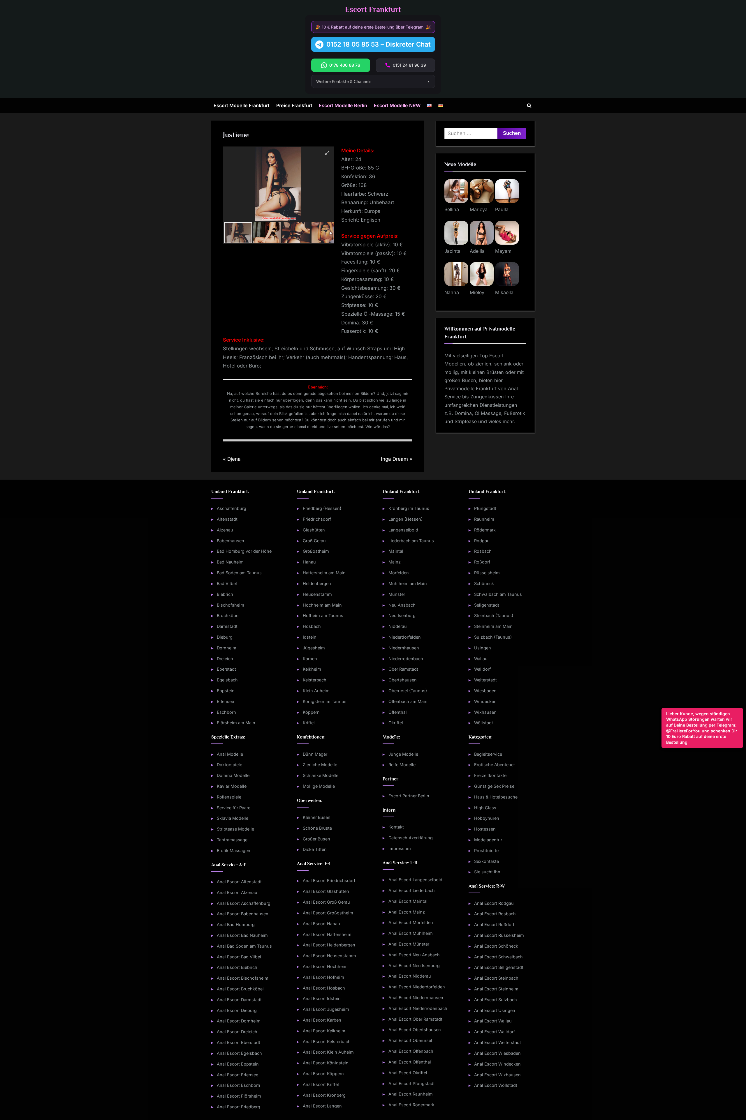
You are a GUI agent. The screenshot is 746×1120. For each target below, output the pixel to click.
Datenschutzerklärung (410, 837)
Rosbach (483, 551)
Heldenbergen (317, 583)
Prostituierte (486, 850)
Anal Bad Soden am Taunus (244, 946)
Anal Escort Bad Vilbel (239, 956)
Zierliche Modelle (320, 764)
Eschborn (226, 712)
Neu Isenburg (402, 615)
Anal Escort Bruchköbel (240, 988)
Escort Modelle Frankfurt (242, 105)
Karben (310, 658)
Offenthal (397, 712)
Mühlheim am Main (407, 583)
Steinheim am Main (493, 626)
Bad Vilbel (227, 583)
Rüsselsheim (487, 572)
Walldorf (482, 669)
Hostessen (485, 828)
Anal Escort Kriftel (321, 1084)
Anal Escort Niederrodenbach (417, 1008)
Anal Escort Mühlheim (410, 933)
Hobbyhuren (486, 818)
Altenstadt (227, 519)
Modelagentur (488, 839)
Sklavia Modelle (232, 818)
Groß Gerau (314, 540)
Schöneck (484, 583)
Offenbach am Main (407, 701)
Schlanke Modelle (320, 775)
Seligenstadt (486, 605)
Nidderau (397, 626)
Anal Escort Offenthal (409, 1061)
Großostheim (316, 551)
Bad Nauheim (230, 561)
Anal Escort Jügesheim (326, 1009)
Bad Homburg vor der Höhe (244, 551)
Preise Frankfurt (294, 105)
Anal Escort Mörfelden (410, 922)
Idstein (309, 637)
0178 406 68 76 (344, 65)
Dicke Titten (315, 849)
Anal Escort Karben (322, 1019)
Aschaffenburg (231, 508)
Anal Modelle (230, 754)
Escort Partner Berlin (408, 795)
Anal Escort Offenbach (410, 1051)
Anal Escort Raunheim (410, 1093)
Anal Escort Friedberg (238, 1106)
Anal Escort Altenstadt (239, 881)
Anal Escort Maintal (407, 901)
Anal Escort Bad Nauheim (242, 935)
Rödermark (485, 529)
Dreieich (225, 658)
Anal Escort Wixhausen (497, 1074)
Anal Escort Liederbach (411, 890)
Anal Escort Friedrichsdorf (329, 880)
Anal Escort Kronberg (324, 1095)
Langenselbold (403, 529)
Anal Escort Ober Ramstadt (415, 1019)
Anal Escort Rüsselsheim (499, 935)
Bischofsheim (230, 605)
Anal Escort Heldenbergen (329, 944)
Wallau (481, 658)
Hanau (309, 561)
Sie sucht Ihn (487, 871)
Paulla (502, 209)
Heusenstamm (317, 594)
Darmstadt (227, 626)
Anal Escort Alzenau (237, 892)
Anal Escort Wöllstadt (495, 1085)
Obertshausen (402, 679)
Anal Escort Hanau (321, 923)
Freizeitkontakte (490, 775)
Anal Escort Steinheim (496, 988)
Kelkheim (312, 669)
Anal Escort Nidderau (409, 976)
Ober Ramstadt (403, 669)
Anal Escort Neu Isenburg (414, 965)
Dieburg (225, 637)
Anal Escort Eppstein (238, 1063)
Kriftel (309, 722)
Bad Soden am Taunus (239, 572)
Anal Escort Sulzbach (495, 999)
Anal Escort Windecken (497, 1063)
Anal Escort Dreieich (237, 1031)
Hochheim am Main (322, 605)
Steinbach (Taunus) (493, 615)
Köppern (311, 712)
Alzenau (225, 529)
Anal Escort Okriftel (407, 1072)
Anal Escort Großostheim (328, 912)
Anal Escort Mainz (406, 911)
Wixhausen (485, 712)
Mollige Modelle (319, 786)
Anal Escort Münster (408, 943)
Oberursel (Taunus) (407, 690)
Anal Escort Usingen (494, 1010)
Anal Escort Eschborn (238, 1085)
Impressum (399, 848)
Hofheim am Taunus (323, 615)
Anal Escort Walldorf (494, 1031)
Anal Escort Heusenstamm (329, 955)
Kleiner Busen (316, 817)
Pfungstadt (485, 508)
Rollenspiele (229, 796)
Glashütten (314, 529)
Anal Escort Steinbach (496, 978)
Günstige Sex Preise (494, 786)
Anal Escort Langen (322, 1105)
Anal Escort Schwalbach (498, 956)
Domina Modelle (233, 775)
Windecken (485, 701)
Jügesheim (314, 647)
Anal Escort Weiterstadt (497, 1042)
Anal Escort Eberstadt (238, 1042)
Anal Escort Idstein (322, 998)
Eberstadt (226, 669)
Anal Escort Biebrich (237, 967)
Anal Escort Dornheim (239, 1020)
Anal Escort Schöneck (496, 946)
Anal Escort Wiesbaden (497, 1053)
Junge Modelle (403, 754)
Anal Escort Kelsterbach (327, 1041)
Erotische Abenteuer (494, 764)
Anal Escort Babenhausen (242, 913)
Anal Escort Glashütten (326, 891)
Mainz (394, 561)
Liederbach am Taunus (411, 540)
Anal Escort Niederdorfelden (416, 986)
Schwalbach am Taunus (498, 594)
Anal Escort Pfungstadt (411, 1083)
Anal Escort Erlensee (237, 1074)
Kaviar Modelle (232, 786)
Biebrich (225, 594)
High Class (485, 807)
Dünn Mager (315, 754)
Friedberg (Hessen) (322, 508)
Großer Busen (316, 838)
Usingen (482, 647)
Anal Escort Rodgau (494, 903)
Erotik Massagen (233, 850)
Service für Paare (233, 807)
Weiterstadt (485, 679)
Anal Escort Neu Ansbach (414, 954)
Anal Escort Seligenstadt (498, 967)
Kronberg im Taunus (408, 508)
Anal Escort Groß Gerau (326, 902)
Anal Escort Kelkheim (324, 1030)
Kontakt (396, 826)
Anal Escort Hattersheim (327, 934)
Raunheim (484, 519)
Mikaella (504, 292)
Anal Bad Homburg (236, 924)
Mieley (477, 292)
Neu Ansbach (402, 605)
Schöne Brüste (317, 828)
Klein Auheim (316, 690)
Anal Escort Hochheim (325, 966)
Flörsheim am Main (236, 722)
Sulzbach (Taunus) (493, 637)
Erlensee (225, 701)
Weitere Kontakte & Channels (343, 81)
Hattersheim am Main (324, 572)
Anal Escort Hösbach (324, 987)
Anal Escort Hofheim (323, 977)
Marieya (479, 209)
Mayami (504, 251)
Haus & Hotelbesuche (496, 796)
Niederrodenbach (405, 658)
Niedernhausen (403, 647)
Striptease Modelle (235, 828)
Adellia (477, 251)
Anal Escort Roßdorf (494, 924)
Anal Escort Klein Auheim (328, 1052)
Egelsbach (227, 679)
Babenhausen (230, 540)
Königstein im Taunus (324, 701)
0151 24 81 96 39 (409, 65)
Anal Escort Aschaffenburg (243, 903)
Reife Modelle (402, 764)
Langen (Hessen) (405, 519)
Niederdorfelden (404, 637)
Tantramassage (232, 839)
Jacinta (452, 251)
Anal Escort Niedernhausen (415, 997)
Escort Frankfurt (373, 9)
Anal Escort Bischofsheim (242, 978)
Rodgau (482, 540)
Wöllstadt (483, 722)
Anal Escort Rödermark (411, 1104)
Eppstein (226, 690)
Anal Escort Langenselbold (415, 879)
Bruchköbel (228, 615)
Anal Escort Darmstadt (239, 999)
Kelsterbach (314, 679)
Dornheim (226, 647)
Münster (396, 594)
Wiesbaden (485, 690)
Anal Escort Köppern (323, 1073)
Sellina (451, 209)
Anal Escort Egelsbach (239, 1053)
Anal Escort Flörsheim (239, 1095)
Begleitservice (488, 754)
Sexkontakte (486, 861)
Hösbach (312, 626)
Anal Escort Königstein (326, 1062)
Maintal (395, 551)
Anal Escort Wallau (493, 1020)
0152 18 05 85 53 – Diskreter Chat (378, 44)
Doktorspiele (229, 764)
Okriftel (395, 722)
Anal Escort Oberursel (410, 1040)
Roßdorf (482, 561)
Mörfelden (398, 572)
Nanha (451, 292)
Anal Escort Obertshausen (414, 1029)
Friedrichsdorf (317, 519)
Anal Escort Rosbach (495, 913)
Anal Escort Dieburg (237, 1010)
